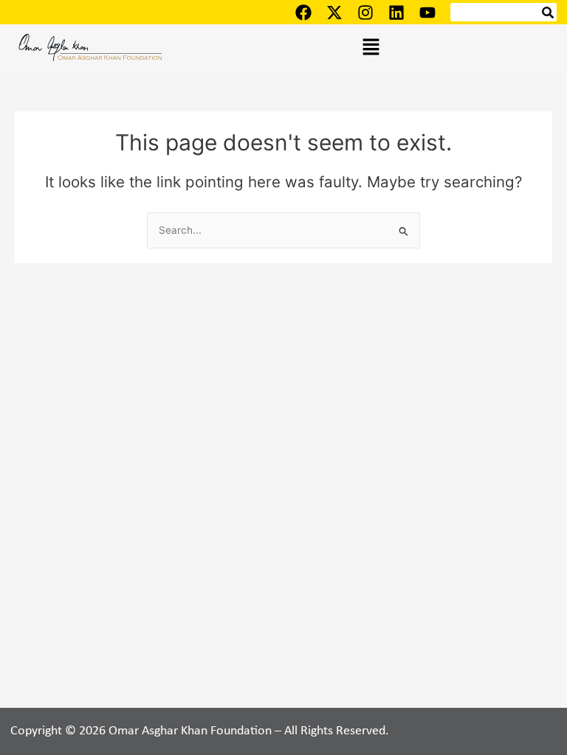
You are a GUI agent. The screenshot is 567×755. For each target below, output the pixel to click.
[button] (370, 47)
